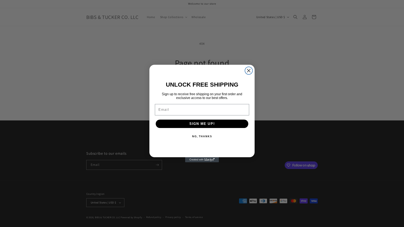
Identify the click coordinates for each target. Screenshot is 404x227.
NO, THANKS (202, 136)
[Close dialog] (248, 70)
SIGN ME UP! (202, 123)
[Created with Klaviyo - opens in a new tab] (202, 159)
